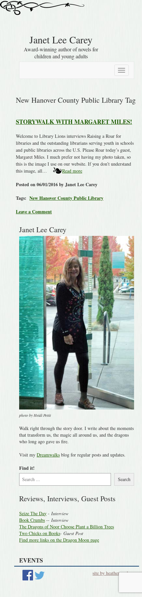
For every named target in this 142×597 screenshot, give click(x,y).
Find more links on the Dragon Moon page (59, 540)
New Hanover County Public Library (66, 197)
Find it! (27, 468)
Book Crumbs (32, 520)
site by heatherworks (111, 573)
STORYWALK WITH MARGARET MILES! (74, 121)
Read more (72, 171)
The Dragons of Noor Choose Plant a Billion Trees (66, 526)
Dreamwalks (48, 455)
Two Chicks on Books (39, 533)
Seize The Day (33, 513)
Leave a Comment (34, 211)
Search (124, 479)
